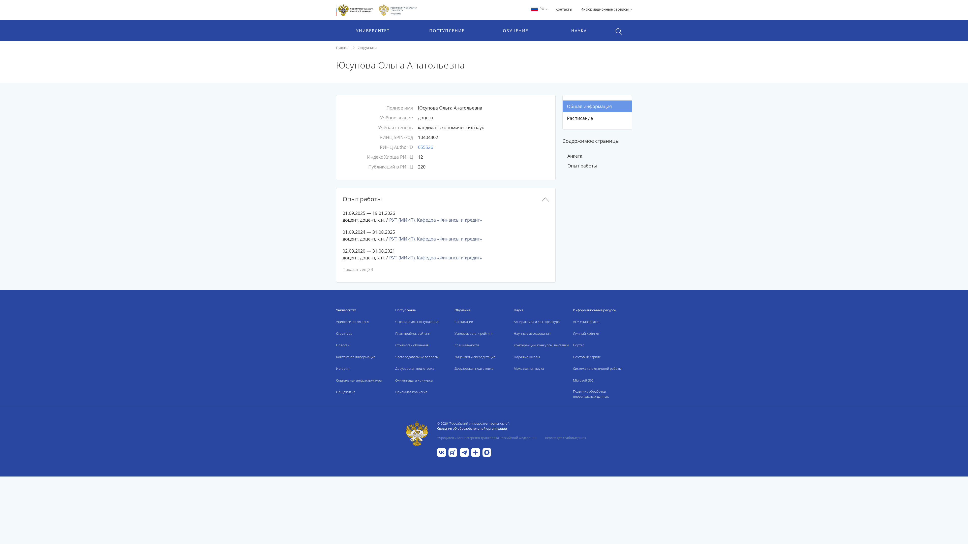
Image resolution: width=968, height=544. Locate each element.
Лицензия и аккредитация (475, 357)
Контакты (564, 9)
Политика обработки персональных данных (591, 394)
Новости (342, 345)
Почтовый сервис (586, 357)
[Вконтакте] (441, 452)
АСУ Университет (586, 321)
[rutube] (452, 452)
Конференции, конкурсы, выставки (541, 345)
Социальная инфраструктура (359, 380)
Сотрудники (367, 47)
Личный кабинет (586, 333)
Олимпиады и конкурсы (414, 380)
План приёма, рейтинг (412, 333)
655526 (425, 147)
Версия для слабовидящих (565, 437)
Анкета (574, 156)
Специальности (467, 345)
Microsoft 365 (583, 380)
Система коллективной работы (597, 368)
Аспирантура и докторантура (537, 321)
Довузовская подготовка (414, 368)
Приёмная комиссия (411, 392)
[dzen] (475, 452)
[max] (486, 452)
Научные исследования (532, 333)
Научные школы (527, 357)
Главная (342, 47)
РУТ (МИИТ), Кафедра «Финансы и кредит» (435, 220)
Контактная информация (355, 357)
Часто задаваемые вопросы (417, 357)
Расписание (580, 118)
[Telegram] (464, 452)
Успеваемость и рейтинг (474, 333)
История (342, 368)
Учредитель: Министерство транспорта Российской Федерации (486, 437)
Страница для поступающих (417, 321)
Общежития (345, 392)
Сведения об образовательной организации (472, 428)
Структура (344, 333)
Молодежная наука (529, 368)
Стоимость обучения (412, 345)
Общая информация (589, 106)
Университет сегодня (352, 321)
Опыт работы (582, 166)
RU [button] (541, 8)
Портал (578, 345)
